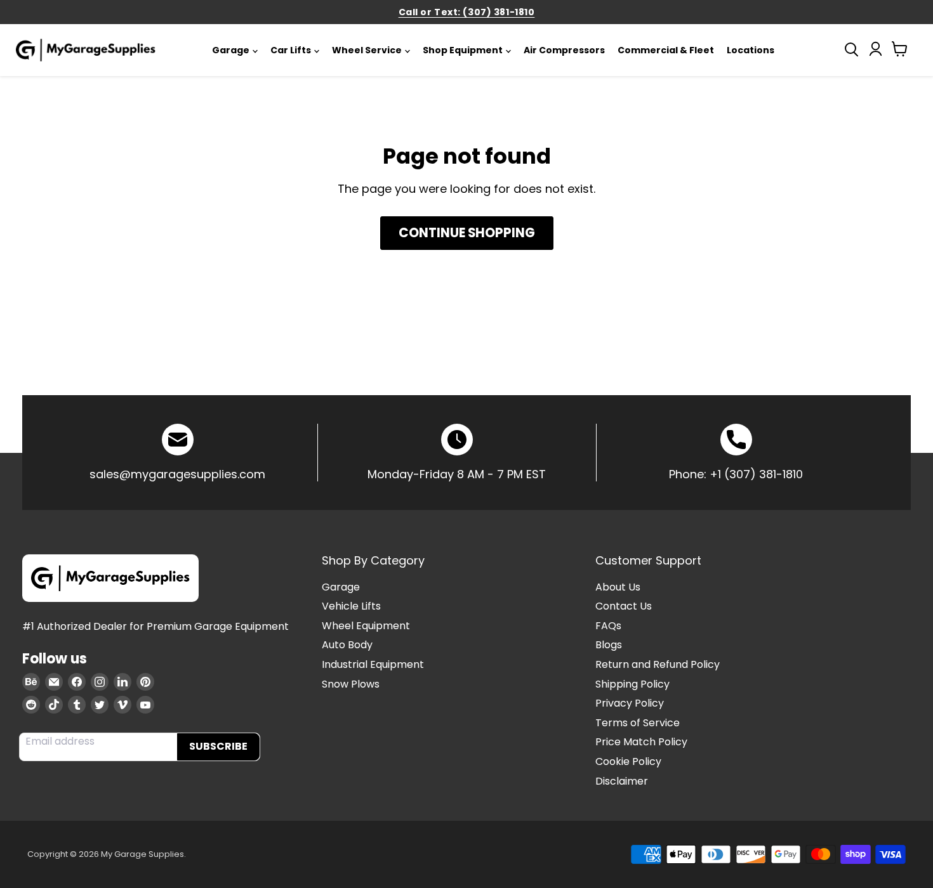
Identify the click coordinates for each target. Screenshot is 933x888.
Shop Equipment (463, 50)
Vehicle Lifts (351, 606)
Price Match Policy (641, 742)
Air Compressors (564, 50)
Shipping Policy (632, 684)
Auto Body (347, 644)
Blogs (608, 644)
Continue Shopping (467, 233)
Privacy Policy (629, 703)
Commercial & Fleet (666, 50)
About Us (617, 587)
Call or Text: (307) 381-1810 (467, 12)
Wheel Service (367, 50)
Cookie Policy (628, 761)
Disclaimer (621, 781)
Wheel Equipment (366, 625)
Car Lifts (290, 50)
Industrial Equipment (373, 664)
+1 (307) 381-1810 (756, 474)
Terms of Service (637, 722)
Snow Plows (351, 684)
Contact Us (623, 606)
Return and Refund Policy (657, 664)
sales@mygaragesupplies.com (177, 474)
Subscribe (218, 746)
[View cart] (900, 52)
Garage (230, 50)
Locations (750, 50)
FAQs (608, 625)
